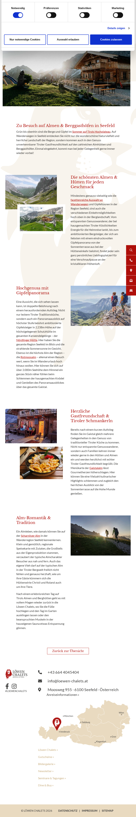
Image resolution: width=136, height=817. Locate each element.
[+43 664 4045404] (131, 260)
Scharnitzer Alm (30, 535)
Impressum (89, 810)
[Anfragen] (131, 280)
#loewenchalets (16, 691)
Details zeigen (116, 28)
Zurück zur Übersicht (68, 651)
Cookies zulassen (111, 39)
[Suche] (131, 250)
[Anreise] (131, 270)
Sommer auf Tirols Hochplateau (91, 131)
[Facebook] (8, 686)
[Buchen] (131, 291)
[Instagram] (15, 686)
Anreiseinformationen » (63, 695)
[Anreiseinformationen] (84, 723)
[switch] (51, 15)
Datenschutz (67, 810)
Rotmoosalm (28, 357)
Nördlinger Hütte (26, 340)
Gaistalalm (96, 468)
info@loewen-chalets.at (67, 680)
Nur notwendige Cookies (25, 39)
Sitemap (107, 810)
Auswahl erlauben (68, 39)
